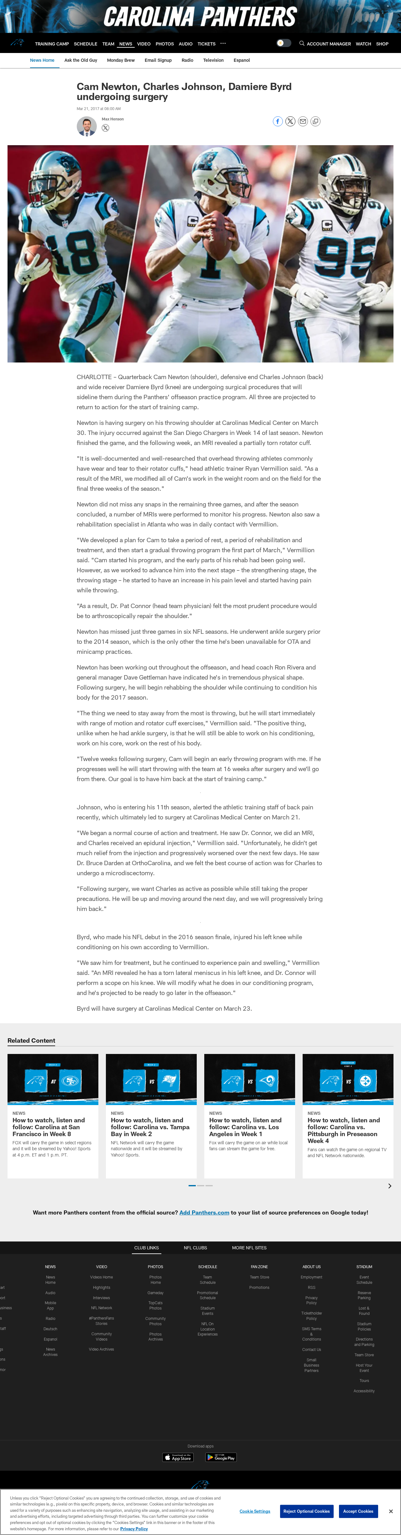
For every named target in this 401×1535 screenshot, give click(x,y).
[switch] (283, 43)
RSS (311, 1287)
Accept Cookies (358, 1511)
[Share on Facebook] (278, 124)
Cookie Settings (255, 1511)
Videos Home (101, 1277)
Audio (50, 1292)
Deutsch (50, 1328)
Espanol (50, 1339)
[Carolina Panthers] (200, 1486)
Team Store (259, 1277)
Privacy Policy (134, 1528)
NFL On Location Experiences (208, 1329)
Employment (311, 1277)
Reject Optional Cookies (307, 1511)
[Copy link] (315, 121)
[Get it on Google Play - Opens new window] (221, 1460)
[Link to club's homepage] (17, 42)
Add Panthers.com (204, 1212)
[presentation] (390, 1186)
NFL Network (101, 1307)
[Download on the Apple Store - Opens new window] (178, 1458)
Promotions (259, 1287)
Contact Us (311, 1349)
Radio (50, 1318)
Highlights (101, 1287)
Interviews (101, 1297)
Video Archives (101, 1349)
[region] (200, 1512)
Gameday (156, 1292)
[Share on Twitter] (290, 124)
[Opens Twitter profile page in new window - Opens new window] (105, 128)
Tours (364, 1380)
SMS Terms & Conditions (311, 1334)
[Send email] (303, 124)
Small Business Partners (311, 1365)
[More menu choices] (223, 43)
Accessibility (364, 1391)
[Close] (391, 1511)
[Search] (302, 43)
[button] (192, 1185)
